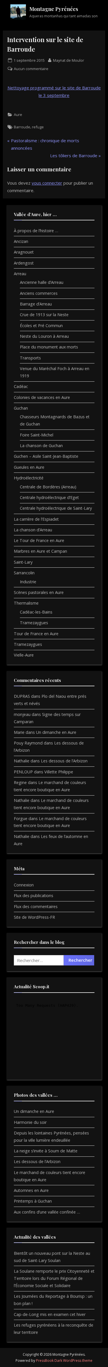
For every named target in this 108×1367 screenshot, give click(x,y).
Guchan (21, 408)
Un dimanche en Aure (56, 732)
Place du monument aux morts (49, 347)
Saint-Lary (23, 562)
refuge (38, 127)
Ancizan (21, 241)
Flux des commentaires (36, 906)
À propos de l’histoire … (36, 230)
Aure (18, 114)
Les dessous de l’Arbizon (64, 761)
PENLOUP (23, 772)
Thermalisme (26, 603)
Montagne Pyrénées (53, 8)
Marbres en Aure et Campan (40, 551)
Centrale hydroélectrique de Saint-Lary (56, 508)
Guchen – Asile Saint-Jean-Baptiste (46, 456)
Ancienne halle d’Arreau (41, 282)
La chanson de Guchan (41, 445)
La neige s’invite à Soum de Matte (45, 1151)
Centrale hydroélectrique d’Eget (49, 497)
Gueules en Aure (29, 467)
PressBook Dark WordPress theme (64, 1360)
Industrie (28, 581)
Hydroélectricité (28, 478)
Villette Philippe (58, 772)
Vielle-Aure (24, 655)
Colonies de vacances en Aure (42, 397)
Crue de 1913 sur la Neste (44, 314)
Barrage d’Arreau (36, 304)
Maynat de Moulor (68, 60)
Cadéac (21, 386)
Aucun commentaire (31, 69)
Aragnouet (24, 252)
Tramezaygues (34, 622)
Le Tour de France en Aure (39, 540)
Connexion (24, 885)
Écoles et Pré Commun (41, 325)
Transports (30, 358)
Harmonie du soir (30, 1122)
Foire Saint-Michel (36, 435)
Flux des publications (33, 895)
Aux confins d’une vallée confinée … (47, 1212)
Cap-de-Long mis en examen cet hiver (50, 1314)
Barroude (22, 127)
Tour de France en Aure (36, 633)
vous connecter (47, 183)
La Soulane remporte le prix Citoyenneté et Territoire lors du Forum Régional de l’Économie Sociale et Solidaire (54, 1278)
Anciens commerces (39, 293)
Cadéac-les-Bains (36, 612)
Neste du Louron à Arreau (44, 336)
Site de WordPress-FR (34, 917)
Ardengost (24, 263)
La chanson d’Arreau (33, 529)
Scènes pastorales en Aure (39, 592)
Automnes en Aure (31, 1190)
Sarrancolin (24, 572)
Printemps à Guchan (33, 1201)
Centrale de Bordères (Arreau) (48, 487)
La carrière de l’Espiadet (36, 519)
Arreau (20, 273)
